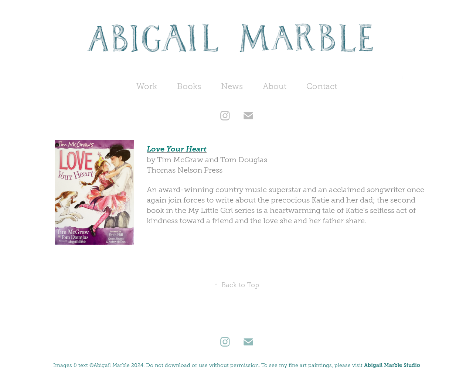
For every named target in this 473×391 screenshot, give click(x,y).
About (274, 86)
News (232, 86)
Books (189, 86)
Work (146, 86)
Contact (321, 86)
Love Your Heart (177, 149)
